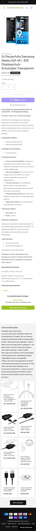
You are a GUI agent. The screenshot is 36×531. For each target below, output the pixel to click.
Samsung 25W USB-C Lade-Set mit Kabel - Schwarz (26, 428)
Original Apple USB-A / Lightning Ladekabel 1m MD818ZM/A (26, 403)
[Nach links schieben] (13, 50)
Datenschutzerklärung (24, 523)
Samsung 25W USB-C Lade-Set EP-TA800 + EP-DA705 (9, 454)
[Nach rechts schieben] (22, 50)
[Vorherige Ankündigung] (4, 2)
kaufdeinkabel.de (17, 521)
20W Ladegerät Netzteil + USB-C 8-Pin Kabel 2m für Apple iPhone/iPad (26, 459)
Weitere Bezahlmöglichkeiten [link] (18, 105)
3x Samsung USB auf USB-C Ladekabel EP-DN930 (26, 489)
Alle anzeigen (18, 503)
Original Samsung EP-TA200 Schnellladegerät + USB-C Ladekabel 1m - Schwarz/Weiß (9, 398)
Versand (8, 526)
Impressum (15, 526)
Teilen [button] (6, 290)
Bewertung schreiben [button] (18, 308)
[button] (4, 8)
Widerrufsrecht (12, 523)
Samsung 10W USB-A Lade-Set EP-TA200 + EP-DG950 (9, 429)
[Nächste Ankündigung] (32, 2)
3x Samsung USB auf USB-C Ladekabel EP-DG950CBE (9, 489)
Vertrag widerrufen (26, 527)
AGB (33, 523)
